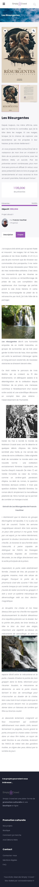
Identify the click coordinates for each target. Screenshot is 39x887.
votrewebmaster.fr (26, 880)
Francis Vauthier (20, 220)
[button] (34, 31)
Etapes (20, 234)
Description (8, 234)
